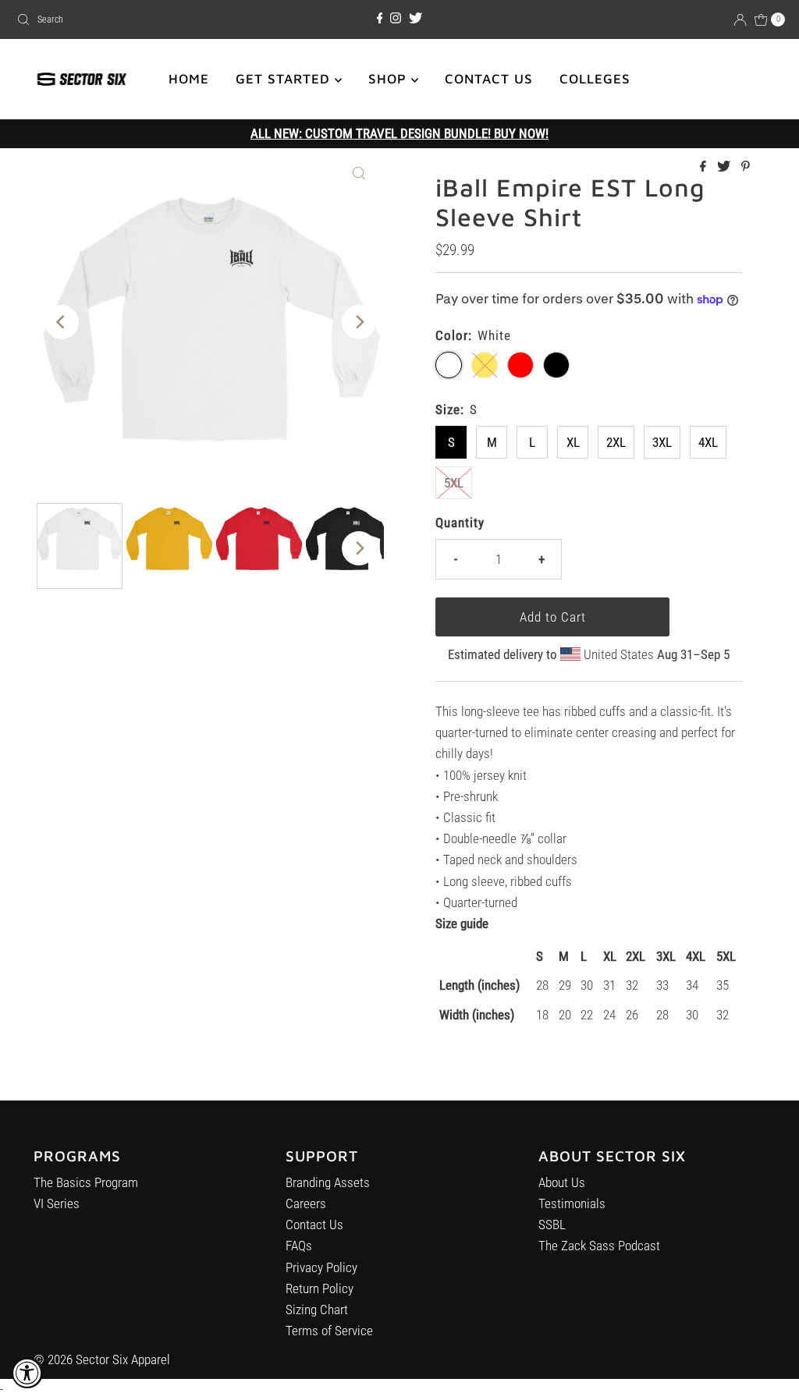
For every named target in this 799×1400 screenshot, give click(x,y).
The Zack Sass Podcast (599, 1245)
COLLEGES (594, 79)
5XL (453, 483)
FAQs (299, 1245)
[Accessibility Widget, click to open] (27, 1372)
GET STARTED (285, 79)
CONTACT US (489, 79)
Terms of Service (329, 1330)
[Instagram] (395, 19)
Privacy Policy (321, 1267)
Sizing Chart (317, 1309)
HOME (189, 79)
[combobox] (135, 19)
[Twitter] (415, 19)
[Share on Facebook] (704, 167)
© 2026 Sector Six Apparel (102, 1359)
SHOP (389, 79)
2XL (616, 442)
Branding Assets (328, 1182)
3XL (662, 442)
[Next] (359, 322)
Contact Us (314, 1224)
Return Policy (319, 1288)
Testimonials (571, 1203)
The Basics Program (86, 1182)
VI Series (57, 1203)
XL (573, 442)
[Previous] (61, 322)
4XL (708, 442)
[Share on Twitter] (725, 167)
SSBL (552, 1224)
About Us (561, 1182)
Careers (306, 1203)
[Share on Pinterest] (745, 167)
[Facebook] (380, 19)
